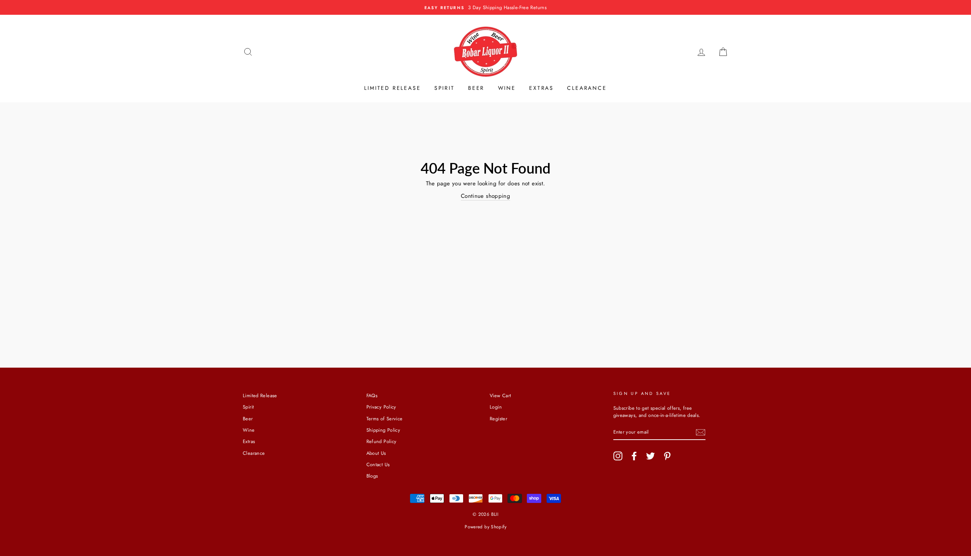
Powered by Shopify (485, 526)
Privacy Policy (381, 406)
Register (498, 418)
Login (496, 406)
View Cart (500, 395)
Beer (476, 88)
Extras (541, 88)
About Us (376, 453)
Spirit (444, 88)
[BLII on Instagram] (617, 455)
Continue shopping (485, 196)
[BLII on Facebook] (634, 455)
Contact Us (378, 464)
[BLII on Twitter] (650, 455)
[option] (485, 7)
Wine (507, 88)
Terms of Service (384, 418)
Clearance (586, 88)
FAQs (372, 395)
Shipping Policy (383, 430)
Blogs (372, 475)
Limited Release (392, 88)
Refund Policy (381, 441)
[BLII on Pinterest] (667, 455)
